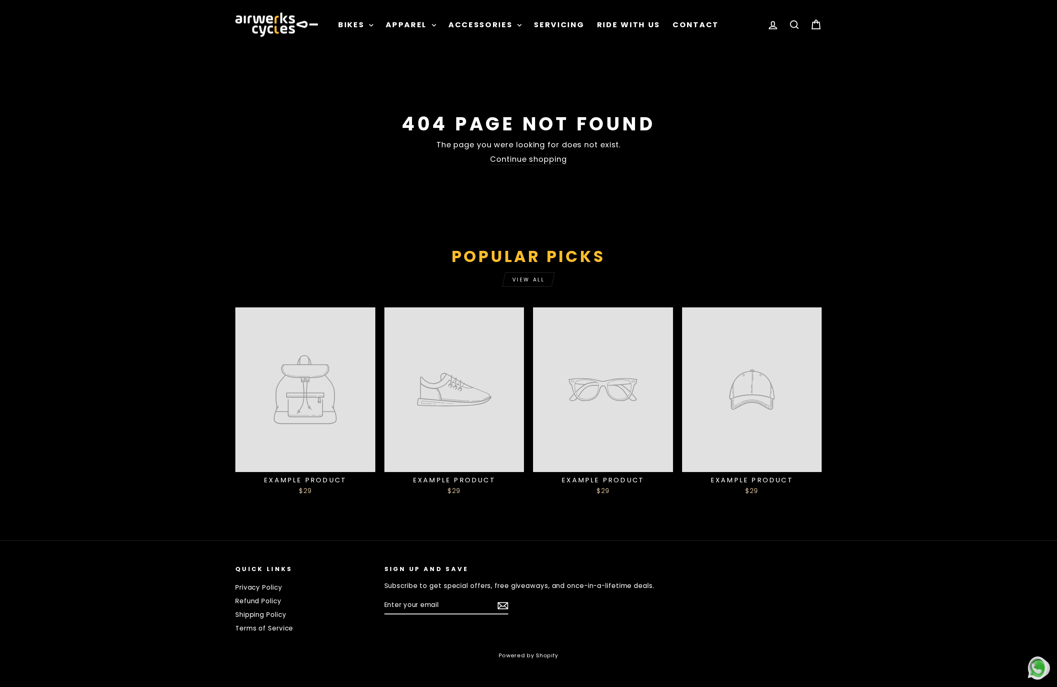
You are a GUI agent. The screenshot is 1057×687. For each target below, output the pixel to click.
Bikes (352, 24)
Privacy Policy (258, 587)
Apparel (408, 24)
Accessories (481, 24)
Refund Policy (258, 601)
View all (528, 279)
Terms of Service (264, 628)
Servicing (559, 24)
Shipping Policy (261, 614)
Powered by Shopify (528, 655)
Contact (696, 24)
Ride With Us (628, 24)
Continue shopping (528, 159)
